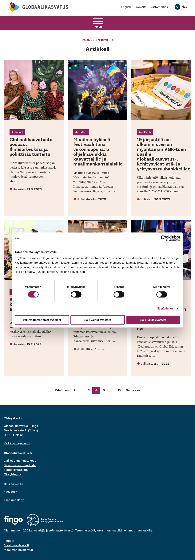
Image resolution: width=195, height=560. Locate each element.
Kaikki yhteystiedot (17, 443)
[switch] (76, 294)
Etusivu (87, 40)
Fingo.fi (9, 541)
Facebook (10, 492)
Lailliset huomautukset (20, 461)
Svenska (141, 7)
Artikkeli (101, 40)
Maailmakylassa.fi (16, 545)
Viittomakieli (159, 7)
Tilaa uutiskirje (14, 500)
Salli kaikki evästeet (153, 319)
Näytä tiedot (165, 308)
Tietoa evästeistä (16, 470)
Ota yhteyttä (12, 474)
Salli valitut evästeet (97, 319)
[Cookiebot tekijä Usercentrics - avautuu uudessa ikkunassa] (163, 238)
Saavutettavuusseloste (20, 465)
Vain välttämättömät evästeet (42, 319)
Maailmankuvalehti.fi (18, 550)
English (126, 7)
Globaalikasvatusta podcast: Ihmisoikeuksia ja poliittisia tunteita (31, 147)
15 (119, 390)
